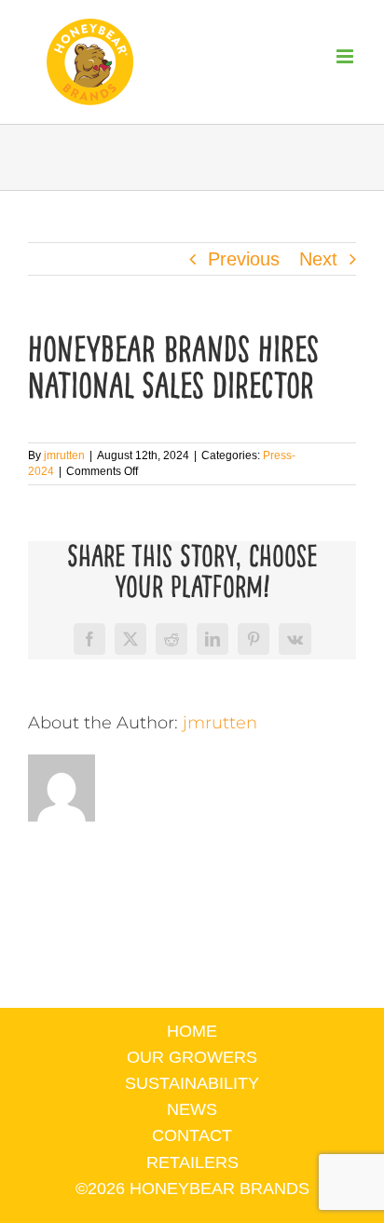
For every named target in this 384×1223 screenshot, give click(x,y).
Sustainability (192, 1083)
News (192, 1109)
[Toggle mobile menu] (346, 56)
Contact (192, 1135)
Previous (244, 259)
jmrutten (64, 455)
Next (318, 259)
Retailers (192, 1162)
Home (192, 1031)
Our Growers (192, 1057)
